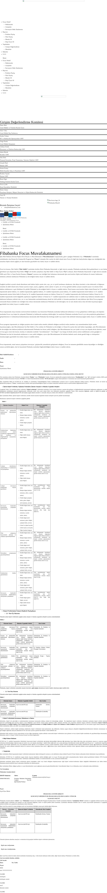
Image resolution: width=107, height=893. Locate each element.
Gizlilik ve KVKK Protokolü (11, 222)
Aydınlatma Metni (8, 224)
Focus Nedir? (7, 22)
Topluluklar (6, 44)
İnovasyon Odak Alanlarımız (14, 29)
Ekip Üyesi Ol (9, 42)
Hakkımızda (9, 24)
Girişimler (8, 27)
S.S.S (4, 54)
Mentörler (8, 49)
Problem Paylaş (10, 34)
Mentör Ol (8, 39)
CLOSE (2, 874)
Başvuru (5, 32)
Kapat (2, 366)
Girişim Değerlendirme (12, 47)
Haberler (5, 52)
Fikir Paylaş (9, 37)
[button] (53, 58)
